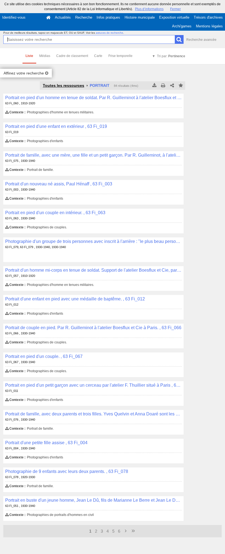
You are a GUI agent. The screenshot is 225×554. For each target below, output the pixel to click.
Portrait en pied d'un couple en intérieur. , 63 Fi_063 (55, 212)
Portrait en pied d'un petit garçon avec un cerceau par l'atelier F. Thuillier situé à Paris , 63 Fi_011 (93, 385)
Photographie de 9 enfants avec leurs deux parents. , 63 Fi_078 (66, 471)
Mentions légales (209, 26)
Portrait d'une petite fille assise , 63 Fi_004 (46, 442)
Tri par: (171, 56)
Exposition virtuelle (174, 17)
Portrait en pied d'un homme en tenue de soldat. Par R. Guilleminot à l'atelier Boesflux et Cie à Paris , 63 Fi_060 (93, 97)
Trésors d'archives (208, 17)
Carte (98, 56)
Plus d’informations (149, 9)
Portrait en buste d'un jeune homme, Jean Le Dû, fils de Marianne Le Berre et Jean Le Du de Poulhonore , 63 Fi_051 (93, 500)
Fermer (175, 9)
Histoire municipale (140, 17)
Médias (44, 56)
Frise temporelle (120, 56)
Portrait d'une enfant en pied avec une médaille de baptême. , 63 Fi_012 (75, 299)
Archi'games (182, 26)
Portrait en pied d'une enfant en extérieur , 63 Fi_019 (56, 126)
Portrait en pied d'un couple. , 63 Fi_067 (44, 356)
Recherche (83, 17)
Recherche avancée (201, 40)
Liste (29, 56)
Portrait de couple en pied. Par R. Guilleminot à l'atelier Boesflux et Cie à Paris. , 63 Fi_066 (93, 327)
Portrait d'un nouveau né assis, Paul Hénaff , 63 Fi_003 (58, 184)
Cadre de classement (72, 56)
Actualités (63, 17)
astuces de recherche (109, 32)
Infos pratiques (108, 17)
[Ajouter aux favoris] (180, 85)
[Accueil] (48, 17)
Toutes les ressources (63, 85)
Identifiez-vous (14, 17)
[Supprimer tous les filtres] (46, 73)
